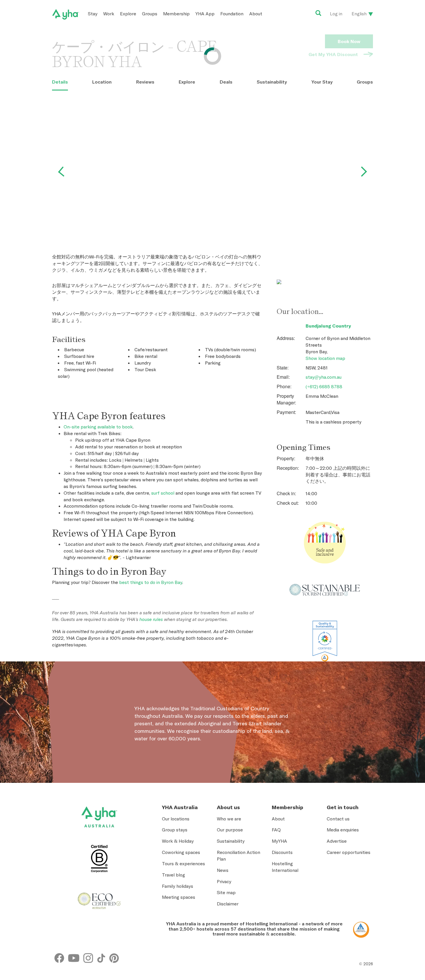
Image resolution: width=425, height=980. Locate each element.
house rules (151, 619)
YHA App (205, 13)
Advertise (337, 841)
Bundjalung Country (328, 326)
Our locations (175, 819)
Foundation (231, 13)
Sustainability (231, 841)
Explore (128, 13)
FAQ (276, 830)
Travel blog (173, 875)
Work (108, 13)
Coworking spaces (181, 852)
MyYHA (279, 841)
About (255, 13)
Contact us (338, 819)
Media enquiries (343, 830)
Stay (92, 13)
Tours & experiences (183, 863)
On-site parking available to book (98, 427)
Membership (176, 13)
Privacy (224, 881)
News (222, 870)
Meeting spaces (178, 897)
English (359, 13)
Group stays (174, 830)
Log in (336, 13)
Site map (226, 892)
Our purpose (230, 830)
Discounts (282, 852)
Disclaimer (228, 904)
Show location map (325, 358)
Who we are (229, 819)
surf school (162, 493)
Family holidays (177, 886)
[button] (396, 926)
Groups (149, 13)
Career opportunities (348, 852)
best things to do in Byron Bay (150, 582)
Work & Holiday (178, 841)
